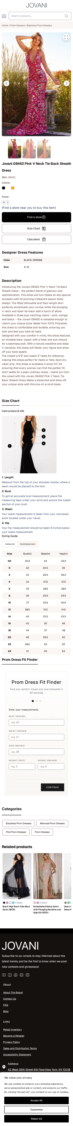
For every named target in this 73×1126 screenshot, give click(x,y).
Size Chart (33, 228)
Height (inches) (47, 760)
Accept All (36, 1100)
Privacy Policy (11, 1042)
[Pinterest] (16, 975)
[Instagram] (27, 975)
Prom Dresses (17, 25)
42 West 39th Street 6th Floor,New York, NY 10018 (39, 1070)
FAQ (5, 1005)
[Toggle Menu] (4, 16)
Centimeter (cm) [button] (27, 544)
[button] (6, 83)
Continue (52, 787)
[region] (36, 1099)
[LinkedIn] (22, 975)
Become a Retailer (13, 1036)
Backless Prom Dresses (39, 25)
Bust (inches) (17, 716)
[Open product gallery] (66, 37)
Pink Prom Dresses (16, 832)
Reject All (36, 1118)
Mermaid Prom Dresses (52, 823)
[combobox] (40, 16)
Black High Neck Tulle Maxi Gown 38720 (16, 908)
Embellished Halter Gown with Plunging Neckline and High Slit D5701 (47, 909)
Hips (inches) (17, 746)
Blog (5, 1011)
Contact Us (9, 998)
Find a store (34, 217)
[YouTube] (4, 975)
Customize (36, 1109)
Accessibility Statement (17, 1054)
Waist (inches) (18, 731)
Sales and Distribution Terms (20, 1048)
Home (5, 25)
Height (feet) (17, 760)
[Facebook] (10, 975)
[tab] (36, 401)
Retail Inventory (12, 1029)
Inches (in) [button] (10, 544)
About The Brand (13, 992)
